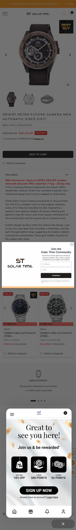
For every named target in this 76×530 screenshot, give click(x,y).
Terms (58, 281)
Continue (56, 275)
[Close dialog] (71, 244)
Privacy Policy (44, 281)
